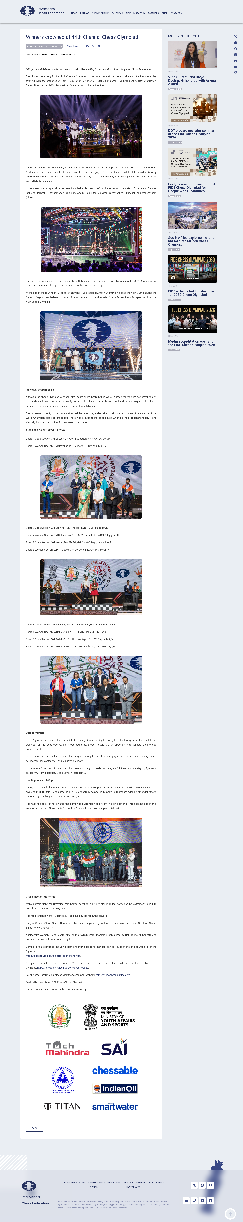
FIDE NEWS (172, 286)
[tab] (74, 17)
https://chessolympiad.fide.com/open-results (62, 967)
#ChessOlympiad (58, 54)
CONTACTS (176, 13)
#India (72, 54)
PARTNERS (153, 13)
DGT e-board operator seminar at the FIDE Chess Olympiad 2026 (191, 134)
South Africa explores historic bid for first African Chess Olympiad (191, 241)
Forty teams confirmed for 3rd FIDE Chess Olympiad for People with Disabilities (191, 187)
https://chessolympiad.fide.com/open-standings (53, 955)
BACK (34, 1128)
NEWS (74, 13)
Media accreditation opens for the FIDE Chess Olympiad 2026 (191, 343)
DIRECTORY (139, 13)
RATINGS (84, 13)
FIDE (128, 13)
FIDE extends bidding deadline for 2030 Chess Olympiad (191, 293)
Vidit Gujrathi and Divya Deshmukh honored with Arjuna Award (192, 80)
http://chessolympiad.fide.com (113, 974)
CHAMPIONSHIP (100, 13)
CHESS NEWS (33, 54)
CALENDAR (117, 13)
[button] (87, 46)
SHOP (165, 13)
